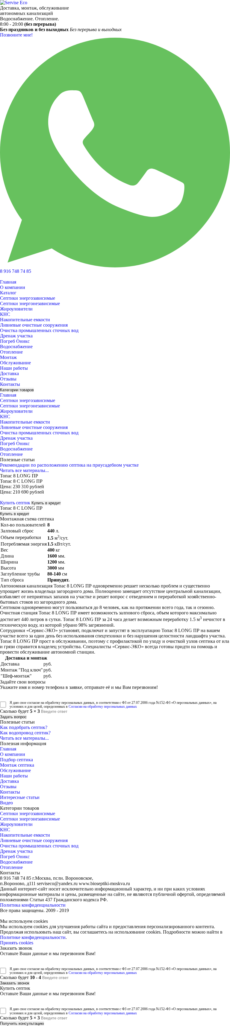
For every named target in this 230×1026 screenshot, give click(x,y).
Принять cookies (16, 942)
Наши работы (14, 368)
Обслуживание (15, 362)
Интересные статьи (20, 797)
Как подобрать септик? (23, 727)
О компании (12, 287)
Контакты (10, 384)
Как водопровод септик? (25, 732)
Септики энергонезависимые (30, 303)
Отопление (11, 351)
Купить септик (15, 502)
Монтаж (8, 357)
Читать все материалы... (24, 470)
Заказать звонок (14, 983)
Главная (8, 281)
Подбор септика (16, 759)
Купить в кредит (46, 503)
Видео (6, 802)
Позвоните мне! (16, 34)
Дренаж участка (16, 335)
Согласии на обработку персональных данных (103, 706)
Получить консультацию (22, 1023)
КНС (5, 314)
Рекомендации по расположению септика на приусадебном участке (69, 465)
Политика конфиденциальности (33, 905)
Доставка (9, 373)
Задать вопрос (13, 717)
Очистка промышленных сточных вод (39, 330)
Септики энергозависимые (27, 298)
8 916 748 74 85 (15, 271)
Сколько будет (20, 711)
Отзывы (8, 378)
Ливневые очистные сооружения (34, 325)
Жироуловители (16, 308)
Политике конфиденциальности (33, 937)
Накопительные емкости (25, 319)
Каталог (8, 292)
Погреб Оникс (15, 341)
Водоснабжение (16, 346)
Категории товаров (17, 390)
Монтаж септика (17, 765)
